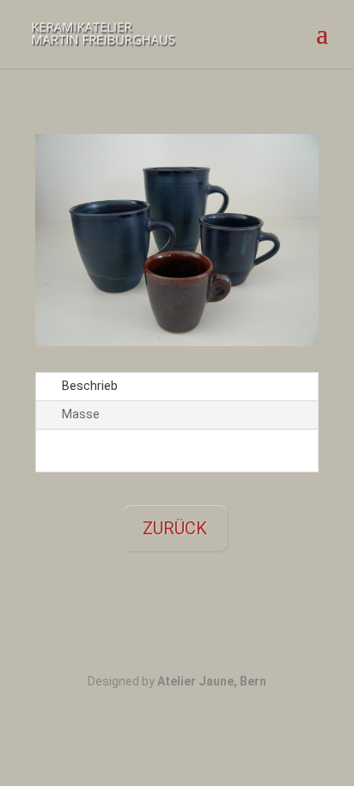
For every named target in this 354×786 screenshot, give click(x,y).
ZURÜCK (175, 528)
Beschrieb (90, 386)
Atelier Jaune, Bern (211, 681)
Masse (81, 414)
